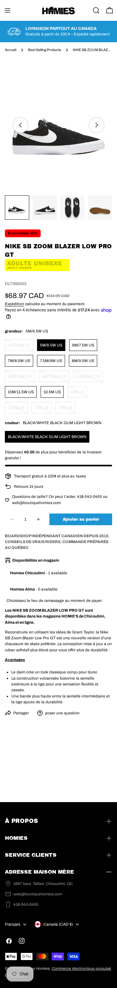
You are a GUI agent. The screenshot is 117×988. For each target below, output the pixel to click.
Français (12, 924)
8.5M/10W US (21, 378)
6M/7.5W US (83, 345)
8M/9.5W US (83, 360)
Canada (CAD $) (58, 924)
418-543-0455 (25, 904)
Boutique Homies (34, 968)
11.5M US (18, 409)
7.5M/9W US (51, 360)
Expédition (14, 304)
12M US (42, 409)
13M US (66, 409)
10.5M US (52, 392)
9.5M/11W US (89, 378)
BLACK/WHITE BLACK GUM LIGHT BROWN (47, 437)
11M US (79, 394)
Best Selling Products (44, 50)
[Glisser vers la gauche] (20, 125)
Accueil (10, 50)
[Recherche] (96, 10)
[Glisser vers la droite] (96, 125)
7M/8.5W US (19, 360)
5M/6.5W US (51, 345)
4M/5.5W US (20, 347)
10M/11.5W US (21, 392)
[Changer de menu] (7, 10)
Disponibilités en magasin (35, 560)
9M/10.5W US (55, 378)
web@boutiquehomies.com (37, 894)
